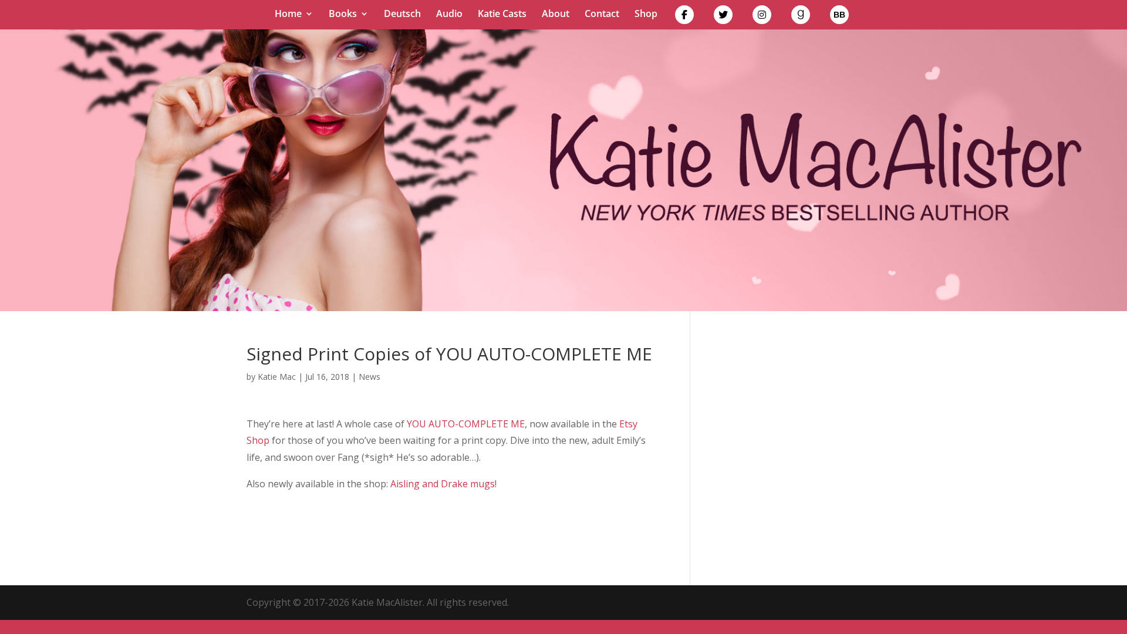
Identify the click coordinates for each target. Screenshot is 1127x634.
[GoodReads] (800, 17)
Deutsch (402, 14)
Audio (449, 14)
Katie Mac (277, 376)
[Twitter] (723, 17)
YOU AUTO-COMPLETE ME (466, 423)
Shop (646, 14)
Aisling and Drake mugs (442, 483)
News (369, 376)
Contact (602, 14)
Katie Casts (502, 14)
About (555, 14)
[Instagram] (762, 17)
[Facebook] (684, 17)
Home (288, 14)
